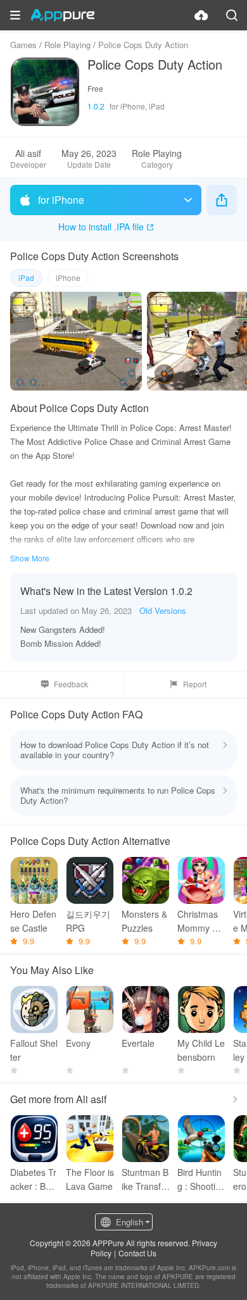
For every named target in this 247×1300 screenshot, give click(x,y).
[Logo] (62, 15)
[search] (232, 15)
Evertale (138, 1043)
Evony (78, 1043)
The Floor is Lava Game (90, 1179)
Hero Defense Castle (33, 921)
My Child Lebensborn (201, 1050)
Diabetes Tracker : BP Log (33, 1179)
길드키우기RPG (88, 921)
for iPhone (61, 199)
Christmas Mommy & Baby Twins (200, 921)
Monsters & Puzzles (144, 921)
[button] (15, 15)
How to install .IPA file (101, 226)
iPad (26, 277)
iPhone (68, 277)
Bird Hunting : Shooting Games (201, 1179)
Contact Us (137, 1252)
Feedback (71, 683)
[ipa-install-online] (201, 15)
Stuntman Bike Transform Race (145, 1179)
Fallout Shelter (34, 1050)
